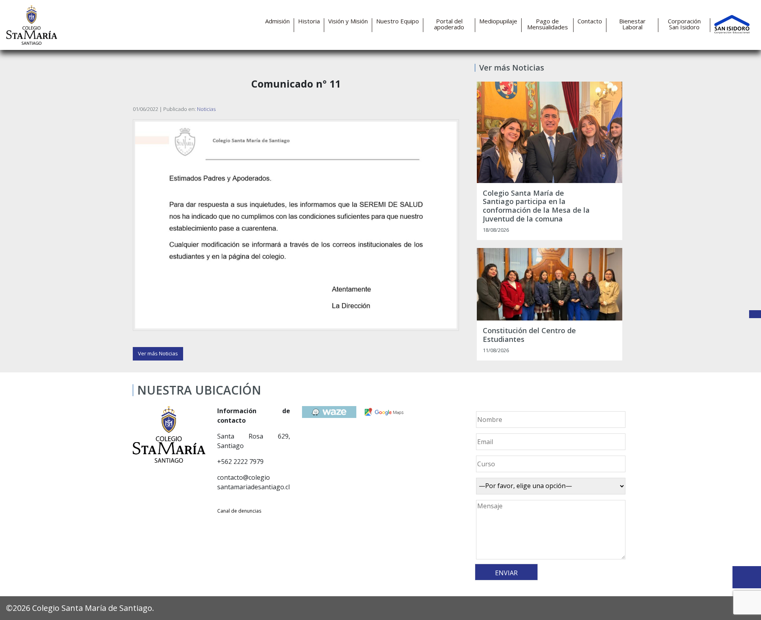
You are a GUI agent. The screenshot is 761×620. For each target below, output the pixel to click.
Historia (309, 21)
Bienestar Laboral (632, 24)
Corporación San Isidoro (684, 24)
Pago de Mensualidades (547, 24)
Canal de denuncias (239, 510)
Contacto (589, 21)
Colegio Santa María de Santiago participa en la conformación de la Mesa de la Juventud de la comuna (536, 206)
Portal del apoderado (449, 24)
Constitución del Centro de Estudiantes (529, 334)
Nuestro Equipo (397, 21)
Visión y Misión (348, 21)
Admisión (277, 21)
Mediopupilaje (498, 21)
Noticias (206, 109)
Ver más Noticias (158, 353)
